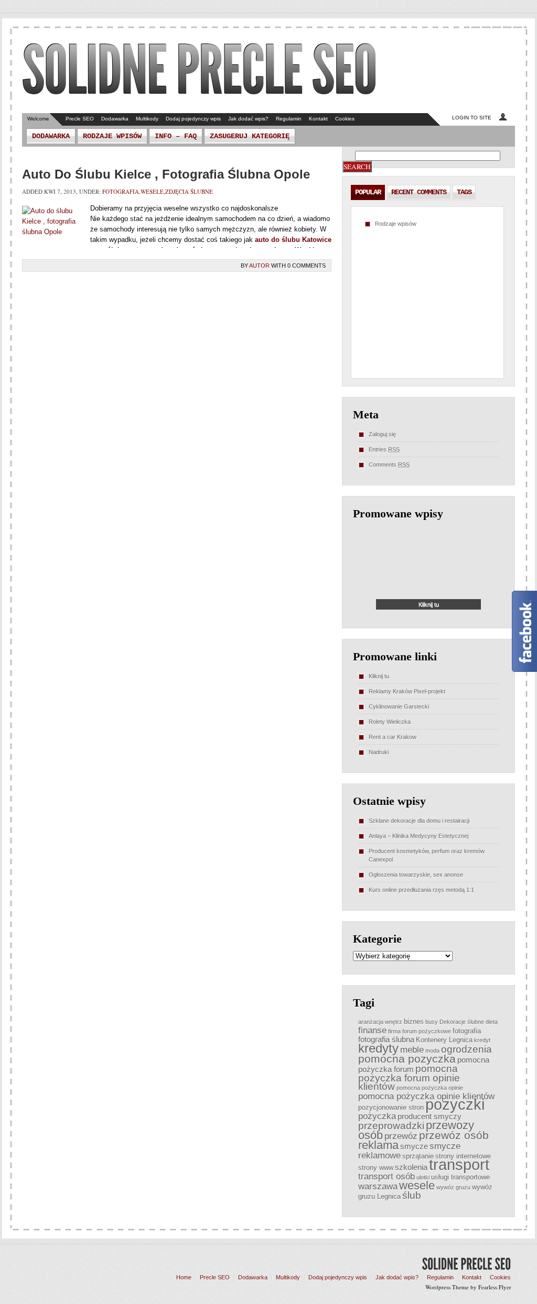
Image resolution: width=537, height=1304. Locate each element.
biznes (414, 1021)
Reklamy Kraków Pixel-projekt (407, 691)
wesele (417, 1185)
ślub (411, 1195)
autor (259, 265)
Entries (384, 449)
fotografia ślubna (386, 1039)
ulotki (422, 1177)
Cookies (345, 118)
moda (432, 1050)
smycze (414, 1146)
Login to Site (471, 117)
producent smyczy (429, 1116)
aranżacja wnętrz (380, 1022)
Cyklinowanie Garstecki (399, 706)
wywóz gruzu (453, 1187)
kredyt (482, 1040)
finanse (372, 1030)
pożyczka (377, 1116)
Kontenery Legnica (444, 1040)
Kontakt (318, 118)
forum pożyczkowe (426, 1031)
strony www (375, 1168)
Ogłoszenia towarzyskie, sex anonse (416, 874)
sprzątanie (418, 1156)
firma (394, 1031)
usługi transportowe (460, 1177)
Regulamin (289, 118)
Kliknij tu (379, 676)
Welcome (38, 118)
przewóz (400, 1136)
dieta (492, 1022)
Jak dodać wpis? (248, 118)
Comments (389, 464)
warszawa (378, 1186)
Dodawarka (114, 118)
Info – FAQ (176, 136)
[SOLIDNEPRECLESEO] (199, 70)
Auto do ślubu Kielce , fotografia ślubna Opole (166, 174)
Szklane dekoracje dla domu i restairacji (419, 820)
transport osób (386, 1176)
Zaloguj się (382, 434)
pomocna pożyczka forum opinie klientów (409, 1077)
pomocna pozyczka (407, 1059)
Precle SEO (80, 118)
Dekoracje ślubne (461, 1022)
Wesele (152, 191)
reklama (378, 1145)
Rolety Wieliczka (390, 722)
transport (459, 1164)
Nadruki (379, 752)
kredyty (378, 1048)
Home (183, 1277)
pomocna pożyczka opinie (429, 1088)
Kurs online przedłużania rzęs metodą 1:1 (421, 890)
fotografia (467, 1031)
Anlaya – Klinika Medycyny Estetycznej (418, 836)
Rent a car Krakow (392, 737)
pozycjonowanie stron (391, 1107)
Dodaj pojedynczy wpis (193, 118)
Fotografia (120, 191)
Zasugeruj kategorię (249, 136)
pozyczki (455, 1104)
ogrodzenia (466, 1049)
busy (431, 1022)
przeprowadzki (391, 1125)
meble (412, 1049)
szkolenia (411, 1167)
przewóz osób (454, 1135)
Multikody (147, 118)
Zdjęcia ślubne (189, 191)
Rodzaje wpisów (112, 136)
